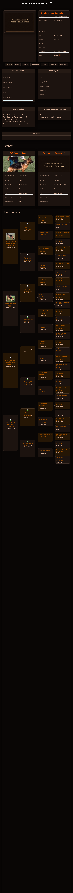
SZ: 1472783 (59, 451)
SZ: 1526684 (42, 407)
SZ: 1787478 (42, 391)
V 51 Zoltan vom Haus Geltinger (10, 361)
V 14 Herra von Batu (61, 333)
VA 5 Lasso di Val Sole (61, 418)
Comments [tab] (53, 64)
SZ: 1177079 (59, 226)
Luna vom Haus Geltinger (62, 395)
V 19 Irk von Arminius (61, 403)
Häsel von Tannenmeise (62, 224)
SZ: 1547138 (59, 319)
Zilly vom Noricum (60, 240)
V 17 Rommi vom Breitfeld (62, 348)
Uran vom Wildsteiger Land (16, 124)
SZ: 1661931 (42, 327)
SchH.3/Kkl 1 (42, 222)
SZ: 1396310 (59, 443)
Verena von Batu (10, 303)
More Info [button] (63, 64)
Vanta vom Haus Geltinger (27, 382)
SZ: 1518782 (42, 298)
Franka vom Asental (61, 442)
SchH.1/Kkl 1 (59, 276)
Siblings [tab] (25, 64)
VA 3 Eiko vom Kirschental (62, 263)
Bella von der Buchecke (10, 423)
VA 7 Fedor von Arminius (62, 247)
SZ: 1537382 (59, 311)
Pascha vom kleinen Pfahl (62, 449)
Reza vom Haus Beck (61, 434)
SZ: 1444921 (59, 303)
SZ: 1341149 (59, 435)
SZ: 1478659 (59, 414)
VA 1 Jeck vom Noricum (28, 226)
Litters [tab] (44, 64)
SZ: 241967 (59, 420)
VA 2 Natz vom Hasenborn (62, 310)
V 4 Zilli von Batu (43, 326)
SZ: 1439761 (59, 241)
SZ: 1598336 (59, 274)
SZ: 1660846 (59, 359)
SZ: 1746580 (42, 358)
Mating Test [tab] (35, 64)
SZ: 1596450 (59, 334)
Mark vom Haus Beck (14, 121)
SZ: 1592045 (59, 249)
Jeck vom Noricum (13, 115)
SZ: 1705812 (42, 376)
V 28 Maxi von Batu (28, 319)
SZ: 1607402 (59, 264)
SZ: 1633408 (42, 314)
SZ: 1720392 (59, 397)
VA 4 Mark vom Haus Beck (62, 341)
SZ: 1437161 (59, 404)
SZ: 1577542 (59, 367)
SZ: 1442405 (42, 422)
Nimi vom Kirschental (61, 426)
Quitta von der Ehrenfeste (28, 257)
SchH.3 (58, 453)
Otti (40, 357)
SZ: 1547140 (59, 257)
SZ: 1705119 (59, 350)
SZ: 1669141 (42, 251)
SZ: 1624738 (42, 234)
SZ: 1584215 (59, 328)
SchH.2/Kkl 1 (42, 393)
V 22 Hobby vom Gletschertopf (10, 242)
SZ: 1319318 (59, 428)
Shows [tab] (17, 64)
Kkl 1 (57, 227)
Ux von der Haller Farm (45, 434)
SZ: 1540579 (42, 452)
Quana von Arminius (61, 317)
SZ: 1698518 (42, 267)
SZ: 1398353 (59, 297)
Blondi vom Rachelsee (45, 450)
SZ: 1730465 (42, 345)
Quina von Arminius (61, 255)
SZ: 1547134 (59, 218)
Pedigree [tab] (9, 64)
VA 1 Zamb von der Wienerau (28, 288)
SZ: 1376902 (59, 460)
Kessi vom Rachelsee (28, 443)
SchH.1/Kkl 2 (59, 445)
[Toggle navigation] (51, 3)
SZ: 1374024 (42, 220)
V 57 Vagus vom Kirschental (27, 413)
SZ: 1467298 (42, 436)
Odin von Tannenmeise (15, 117)
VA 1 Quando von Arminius (62, 216)
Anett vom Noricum (10, 119)
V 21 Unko (28, 348)
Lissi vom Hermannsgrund (62, 302)
